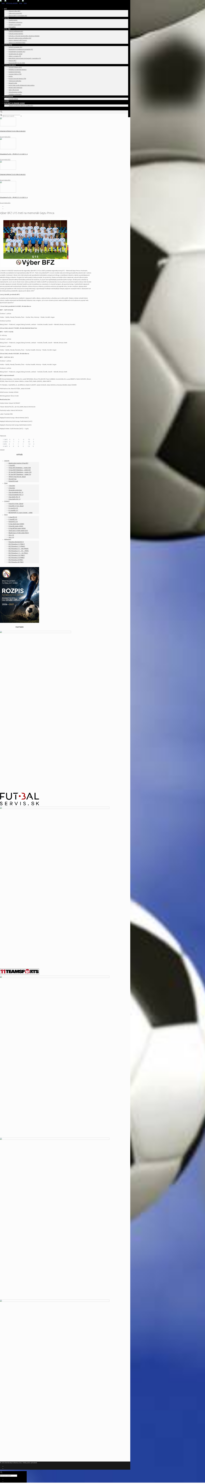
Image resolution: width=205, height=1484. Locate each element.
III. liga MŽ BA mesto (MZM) (17, 528)
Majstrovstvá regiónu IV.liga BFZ (18, 463)
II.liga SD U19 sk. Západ (16, 503)
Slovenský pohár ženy (15, 490)
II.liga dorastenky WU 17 (16, 494)
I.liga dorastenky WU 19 (16, 492)
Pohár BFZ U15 (13, 521)
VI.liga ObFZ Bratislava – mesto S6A (20, 467)
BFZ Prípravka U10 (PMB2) (17, 557)
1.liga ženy (12, 485)
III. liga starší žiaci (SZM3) (16, 524)
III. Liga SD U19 (13, 508)
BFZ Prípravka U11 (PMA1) (17, 544)
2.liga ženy (12, 488)
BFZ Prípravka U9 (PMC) (16, 560)
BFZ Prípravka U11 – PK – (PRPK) (19, 551)
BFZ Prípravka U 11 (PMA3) (17, 546)
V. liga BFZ (12, 465)
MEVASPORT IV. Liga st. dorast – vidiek (20, 512)
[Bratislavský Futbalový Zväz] (13, 3)
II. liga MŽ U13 (13, 519)
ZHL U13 (11, 535)
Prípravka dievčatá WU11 (16, 542)
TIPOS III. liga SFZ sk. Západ (17, 476)
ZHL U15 (11, 537)
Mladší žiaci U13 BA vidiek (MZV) (19, 533)
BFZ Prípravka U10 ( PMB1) (17, 555)
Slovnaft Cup (12, 479)
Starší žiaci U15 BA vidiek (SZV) (18, 530)
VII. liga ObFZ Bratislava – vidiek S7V (20, 474)
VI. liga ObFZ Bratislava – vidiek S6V (20, 470)
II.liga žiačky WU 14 (14, 499)
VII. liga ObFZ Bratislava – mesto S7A (20, 472)
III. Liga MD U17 (13, 510)
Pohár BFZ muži (13, 481)
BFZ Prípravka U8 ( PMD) (16, 562)
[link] (21, 116)
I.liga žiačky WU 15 (14, 497)
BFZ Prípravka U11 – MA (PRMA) (19, 548)
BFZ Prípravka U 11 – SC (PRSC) (18, 553)
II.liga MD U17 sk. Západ (16, 506)
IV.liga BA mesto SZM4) (16, 526)
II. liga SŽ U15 (13, 517)
